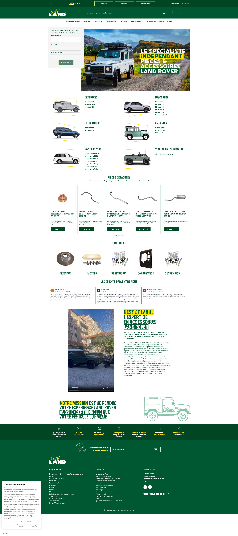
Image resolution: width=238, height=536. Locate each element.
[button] (51, 211)
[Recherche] (150, 13)
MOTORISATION (56, 53)
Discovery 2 (159, 104)
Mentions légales (149, 476)
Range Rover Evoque (92, 164)
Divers (98, 483)
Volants (99, 499)
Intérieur (52, 490)
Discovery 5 (159, 112)
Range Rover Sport (91, 166)
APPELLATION (56, 35)
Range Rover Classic (92, 153)
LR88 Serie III (160, 130)
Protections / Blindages (104, 496)
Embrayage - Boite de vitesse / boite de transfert (66, 474)
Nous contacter (148, 473)
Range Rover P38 (91, 161)
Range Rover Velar (91, 169)
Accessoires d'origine (103, 476)
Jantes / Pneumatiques (57, 503)
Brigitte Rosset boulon (154, 289)
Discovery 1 (159, 102)
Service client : (179, 3)
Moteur (52, 492)
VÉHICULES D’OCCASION (164, 154)
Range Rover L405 (91, 159)
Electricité (52, 485)
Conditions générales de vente (153, 478)
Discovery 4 (159, 110)
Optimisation (101, 487)
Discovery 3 (159, 107)
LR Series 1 (159, 133)
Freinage (52, 487)
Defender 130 (90, 107)
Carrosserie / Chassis (56, 478)
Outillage (99, 490)
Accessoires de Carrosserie (105, 481)
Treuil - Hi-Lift (101, 494)
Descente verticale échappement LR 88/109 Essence (61, 214)
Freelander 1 (89, 128)
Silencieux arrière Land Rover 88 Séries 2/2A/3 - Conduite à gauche (174, 214)
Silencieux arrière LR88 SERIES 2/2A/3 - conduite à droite (147, 214)
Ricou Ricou (105, 289)
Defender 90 (89, 102)
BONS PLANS (124, 4)
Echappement (54, 483)
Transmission (54, 501)
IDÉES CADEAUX (145, 4)
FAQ (144, 481)
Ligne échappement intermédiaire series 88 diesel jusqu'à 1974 (117, 214)
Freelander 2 (89, 130)
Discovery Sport (161, 115)
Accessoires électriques (104, 485)
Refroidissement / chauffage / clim (61, 494)
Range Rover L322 (91, 156)
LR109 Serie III (160, 128)
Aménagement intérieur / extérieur (108, 478)
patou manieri (60, 289)
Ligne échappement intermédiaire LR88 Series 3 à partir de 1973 (90, 214)
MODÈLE (54, 44)
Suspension (53, 496)
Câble (51, 476)
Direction (52, 481)
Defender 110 (90, 104)
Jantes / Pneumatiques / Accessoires (109, 501)
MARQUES (104, 4)
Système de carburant (57, 499)
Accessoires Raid (102, 474)
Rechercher (66, 62)
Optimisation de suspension (106, 492)
